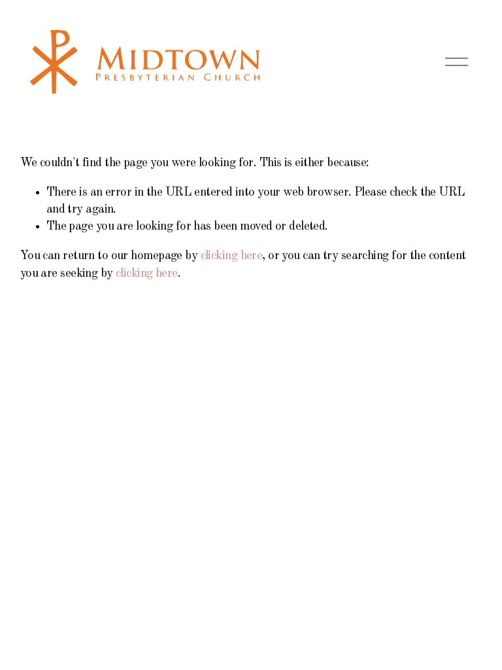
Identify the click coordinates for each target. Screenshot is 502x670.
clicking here (232, 256)
